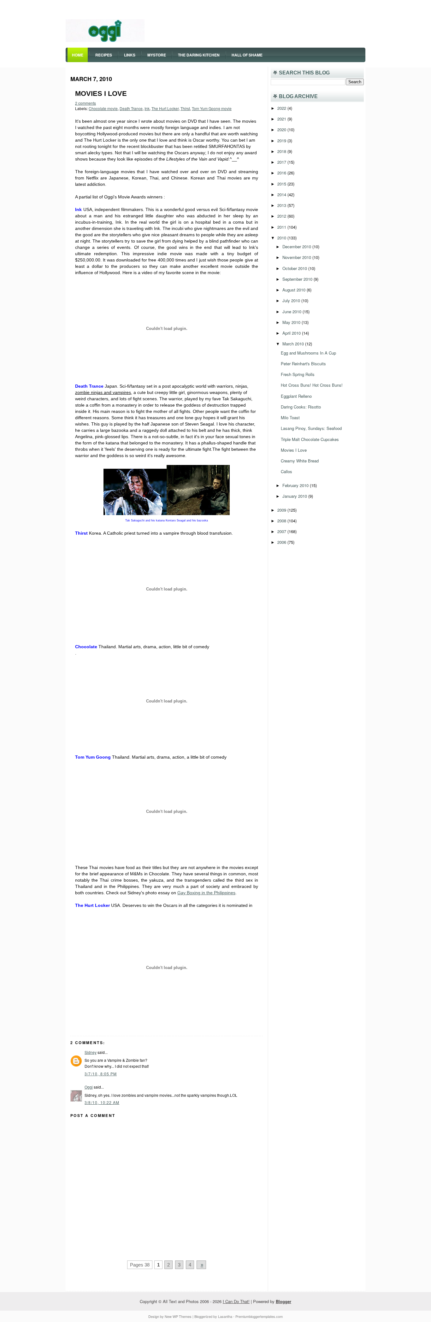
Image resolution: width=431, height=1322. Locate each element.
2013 (282, 205)
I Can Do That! (236, 1301)
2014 (282, 194)
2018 (282, 151)
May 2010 (292, 322)
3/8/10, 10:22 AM (102, 1102)
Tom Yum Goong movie (212, 108)
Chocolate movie (103, 108)
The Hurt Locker (165, 108)
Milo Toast (290, 417)
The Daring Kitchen (199, 55)
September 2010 (298, 279)
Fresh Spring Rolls (298, 374)
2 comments (85, 103)
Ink (147, 108)
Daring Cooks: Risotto (301, 407)
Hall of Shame (247, 55)
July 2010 (291, 300)
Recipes (103, 55)
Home (77, 55)
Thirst (185, 108)
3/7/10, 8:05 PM (101, 1073)
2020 (282, 129)
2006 (282, 542)
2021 (282, 119)
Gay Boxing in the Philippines (206, 892)
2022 (282, 108)
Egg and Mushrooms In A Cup (308, 353)
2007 (282, 531)
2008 (282, 521)
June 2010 (292, 311)
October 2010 (295, 268)
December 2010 (297, 247)
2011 (282, 227)
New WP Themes (178, 1316)
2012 (282, 216)
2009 (282, 510)
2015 (282, 184)
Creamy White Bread (300, 461)
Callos (286, 471)
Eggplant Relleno (296, 396)
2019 (282, 141)
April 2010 (292, 333)
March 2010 (293, 344)
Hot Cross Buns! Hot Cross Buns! (312, 385)
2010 (282, 238)
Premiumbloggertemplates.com (259, 1316)
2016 (282, 173)
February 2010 (296, 485)
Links (129, 55)
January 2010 (295, 496)
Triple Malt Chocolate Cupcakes (310, 439)
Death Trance (131, 108)
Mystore (156, 55)
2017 (282, 162)
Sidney (91, 1052)
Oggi (89, 1087)
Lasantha (225, 1316)
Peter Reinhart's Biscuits (303, 364)
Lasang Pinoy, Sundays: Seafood (311, 428)
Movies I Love (101, 93)
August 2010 (294, 290)
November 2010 (297, 257)
